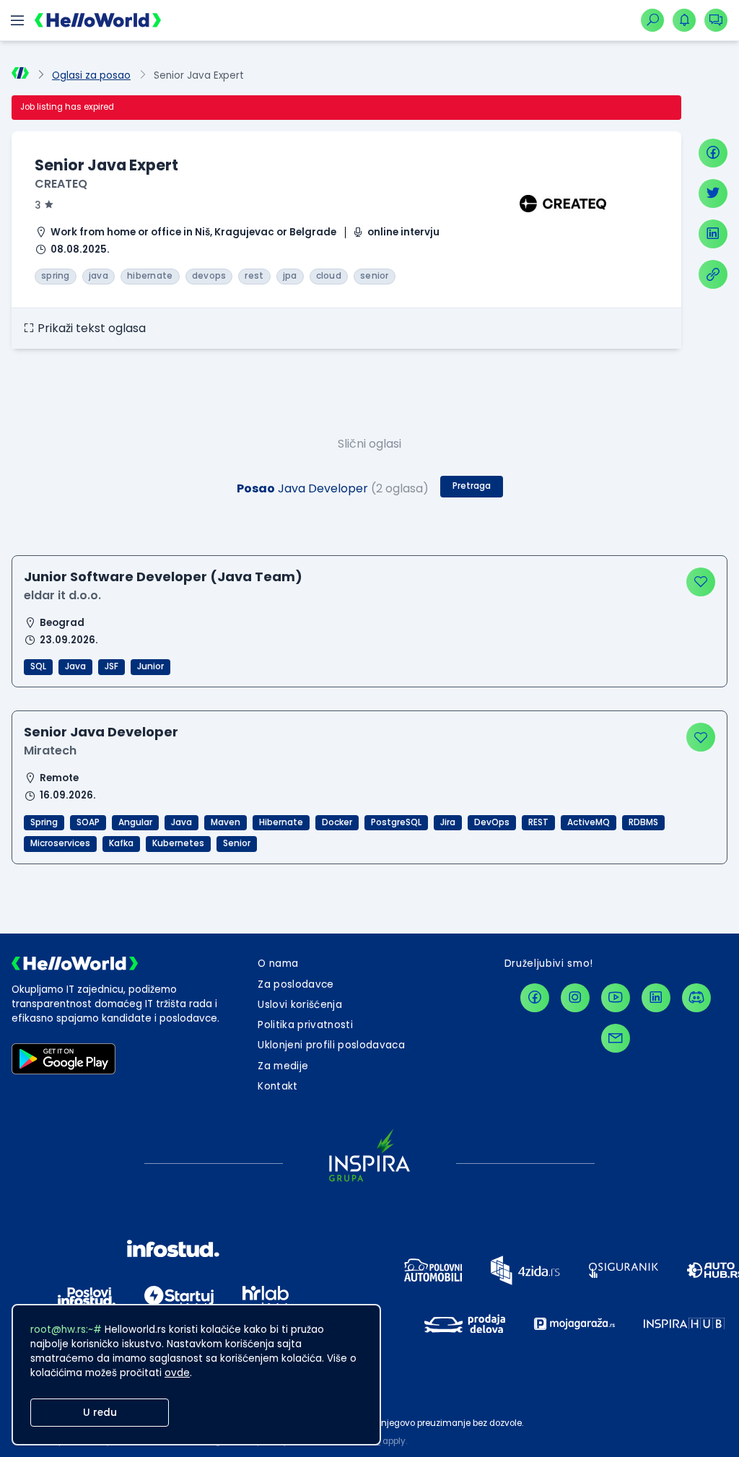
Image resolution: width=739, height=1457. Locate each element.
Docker (337, 822)
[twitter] (713, 193)
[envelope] (615, 1038)
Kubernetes (178, 843)
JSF (111, 666)
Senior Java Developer (101, 732)
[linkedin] (713, 233)
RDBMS (643, 822)
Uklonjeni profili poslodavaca (331, 1045)
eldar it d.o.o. (62, 595)
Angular (135, 822)
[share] (713, 274)
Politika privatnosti (305, 1025)
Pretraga (471, 486)
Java (75, 666)
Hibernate (281, 822)
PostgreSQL (396, 822)
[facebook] (713, 153)
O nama (278, 963)
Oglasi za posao (91, 75)
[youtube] (615, 997)
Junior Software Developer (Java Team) (163, 576)
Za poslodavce (295, 984)
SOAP (88, 822)
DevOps (492, 822)
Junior (150, 666)
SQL (38, 666)
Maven (225, 822)
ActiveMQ (588, 822)
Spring (44, 822)
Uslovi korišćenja (300, 1005)
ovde (177, 1373)
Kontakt (277, 1086)
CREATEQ (61, 183)
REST (538, 822)
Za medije (283, 1066)
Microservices (60, 843)
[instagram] (575, 997)
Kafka (121, 843)
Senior (236, 843)
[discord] (696, 997)
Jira (447, 822)
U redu (100, 1412)
